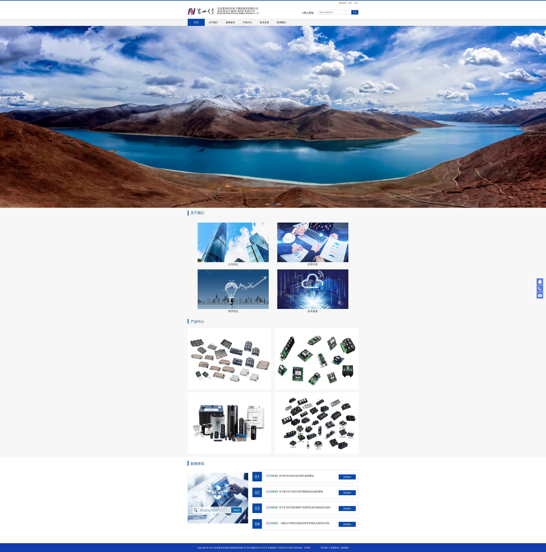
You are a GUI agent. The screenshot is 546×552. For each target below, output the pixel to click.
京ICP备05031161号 (256, 547)
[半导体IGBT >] (229, 358)
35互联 (307, 547)
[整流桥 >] (316, 423)
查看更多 (347, 477)
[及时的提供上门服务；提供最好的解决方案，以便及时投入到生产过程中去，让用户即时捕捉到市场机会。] (312, 289)
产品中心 (247, 22)
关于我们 (213, 22)
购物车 (344, 3)
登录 (350, 3)
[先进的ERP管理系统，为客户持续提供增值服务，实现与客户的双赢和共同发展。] (233, 289)
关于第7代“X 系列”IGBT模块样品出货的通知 (301, 491)
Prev (193, 116)
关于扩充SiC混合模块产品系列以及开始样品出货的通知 (307, 507)
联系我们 (281, 22)
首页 (196, 22)
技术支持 (264, 22)
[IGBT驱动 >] (316, 358)
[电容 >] (229, 423)
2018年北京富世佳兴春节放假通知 (296, 475)
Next (352, 116)
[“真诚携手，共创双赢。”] (312, 242)
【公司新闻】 (272, 475)
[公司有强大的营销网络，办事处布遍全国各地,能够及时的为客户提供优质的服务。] (233, 242)
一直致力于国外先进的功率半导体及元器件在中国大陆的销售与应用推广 (315, 523)
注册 (355, 3)
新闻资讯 (230, 22)
